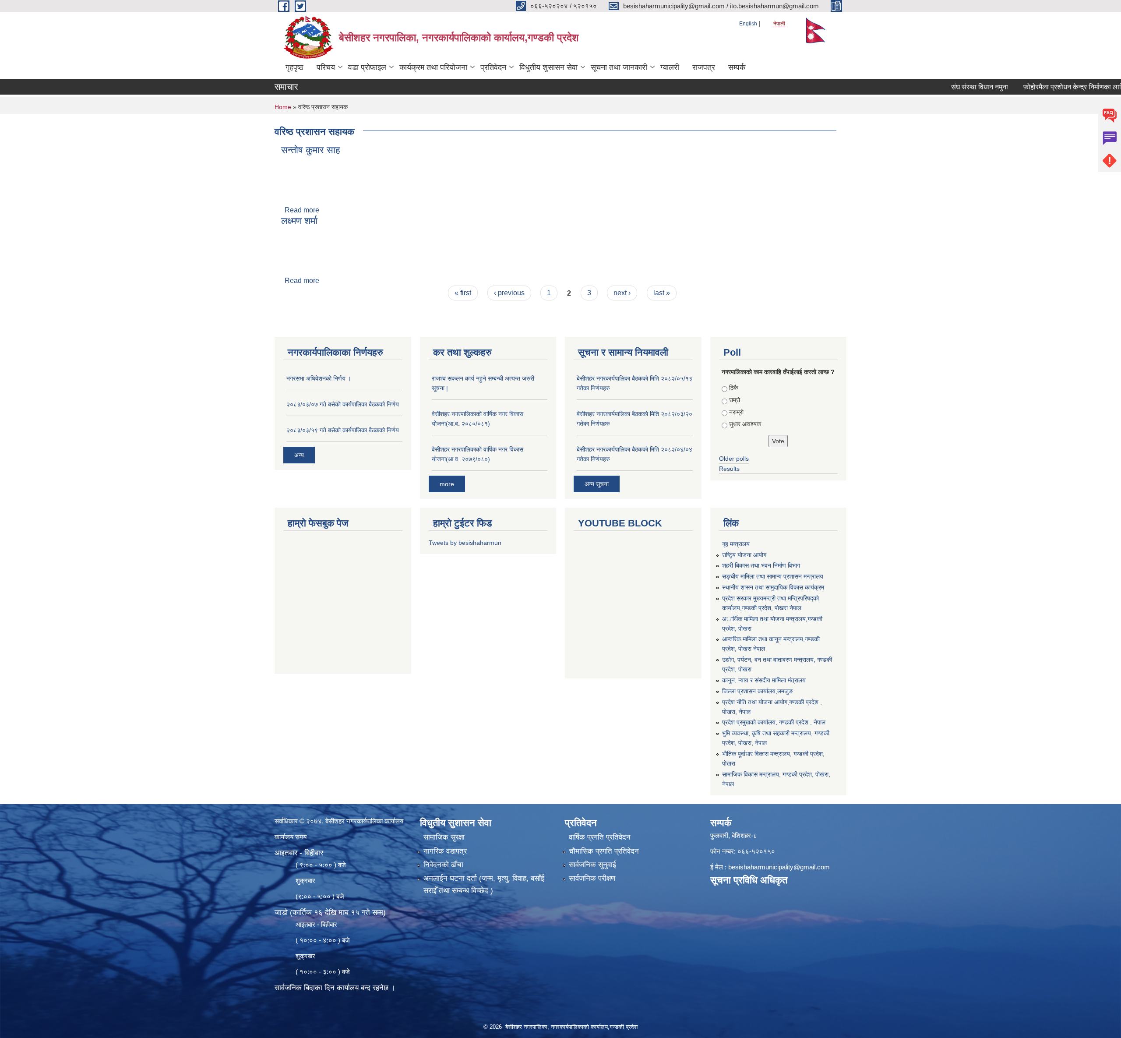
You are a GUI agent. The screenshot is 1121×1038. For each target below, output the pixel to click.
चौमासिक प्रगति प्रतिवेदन (604, 851)
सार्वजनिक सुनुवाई (592, 865)
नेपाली (779, 24)
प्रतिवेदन (493, 67)
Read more (302, 210)
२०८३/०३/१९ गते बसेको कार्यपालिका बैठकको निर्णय (342, 430)
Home (283, 106)
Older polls (734, 458)
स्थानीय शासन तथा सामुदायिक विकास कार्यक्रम (773, 587)
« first (463, 293)
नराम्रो (736, 412)
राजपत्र (703, 67)
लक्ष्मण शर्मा (299, 220)
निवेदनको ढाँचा (443, 865)
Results (729, 468)
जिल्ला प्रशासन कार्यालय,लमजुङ (757, 691)
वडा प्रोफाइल (367, 67)
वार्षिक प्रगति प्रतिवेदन (600, 837)
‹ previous (509, 293)
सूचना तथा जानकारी (619, 67)
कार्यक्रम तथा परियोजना (433, 67)
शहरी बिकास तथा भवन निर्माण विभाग (761, 565)
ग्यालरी (669, 67)
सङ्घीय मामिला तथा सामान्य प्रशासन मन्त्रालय (772, 576)
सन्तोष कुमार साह (310, 150)
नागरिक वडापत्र (445, 851)
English (748, 24)
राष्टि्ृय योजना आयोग (744, 554)
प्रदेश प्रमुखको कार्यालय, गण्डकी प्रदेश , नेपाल (773, 722)
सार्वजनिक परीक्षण (592, 878)
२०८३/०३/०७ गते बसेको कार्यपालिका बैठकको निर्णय (342, 404)
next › (622, 293)
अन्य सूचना (597, 483)
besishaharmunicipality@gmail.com (779, 867)
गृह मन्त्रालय (736, 543)
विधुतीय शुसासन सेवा (548, 67)
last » (661, 293)
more (447, 483)
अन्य (299, 455)
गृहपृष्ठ (294, 67)
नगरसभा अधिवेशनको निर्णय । (318, 378)
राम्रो (734, 399)
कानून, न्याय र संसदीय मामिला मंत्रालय (764, 680)
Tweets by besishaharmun (465, 542)
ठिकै (733, 387)
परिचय (326, 67)
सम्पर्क (736, 67)
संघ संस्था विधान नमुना (952, 87)
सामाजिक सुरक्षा (444, 837)
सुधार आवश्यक (745, 423)
